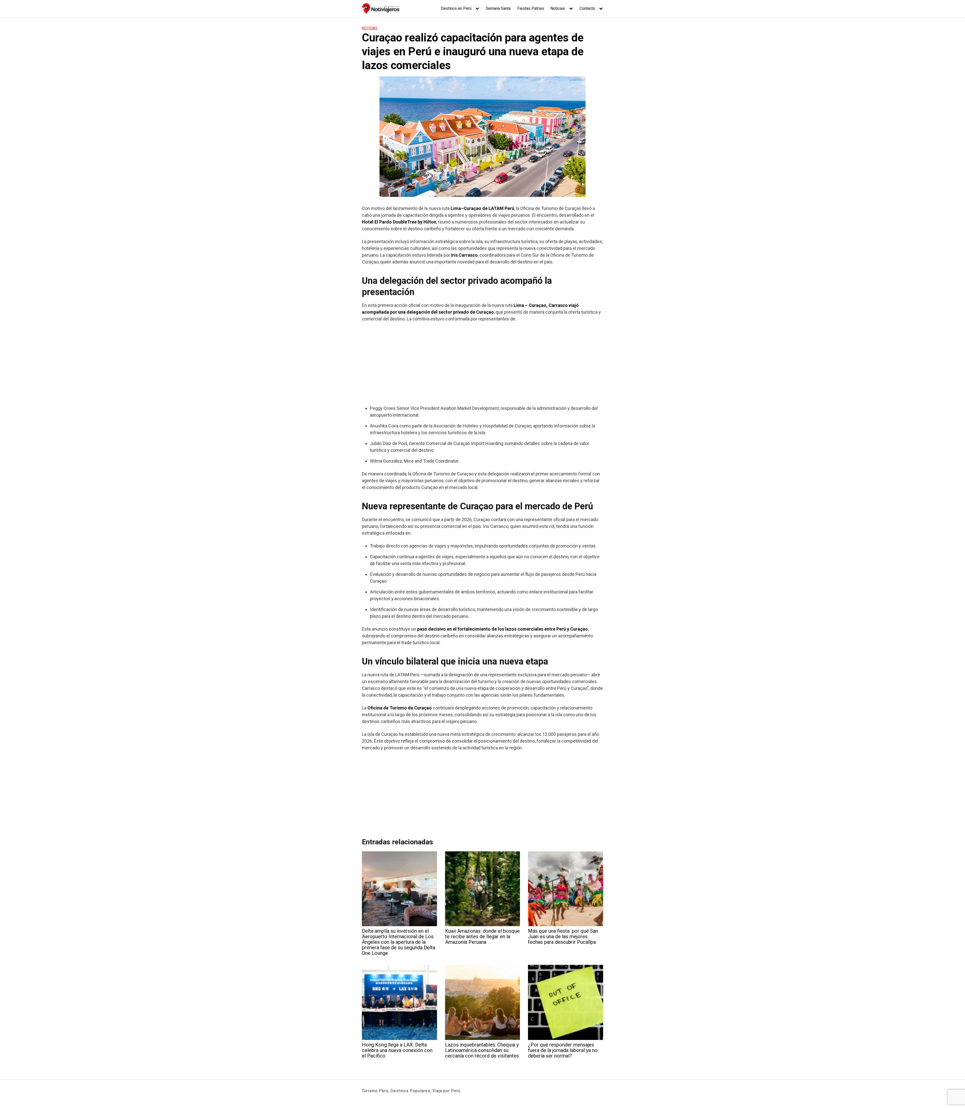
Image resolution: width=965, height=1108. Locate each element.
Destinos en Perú (456, 8)
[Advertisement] (482, 363)
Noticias (557, 8)
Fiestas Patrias (530, 8)
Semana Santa (498, 8)
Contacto (587, 8)
